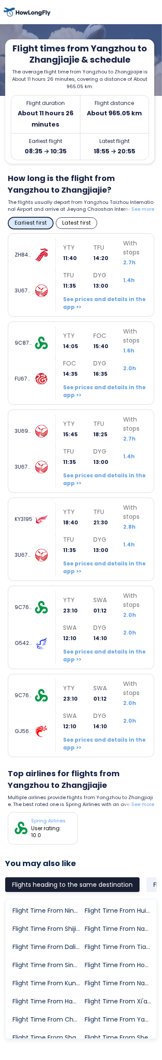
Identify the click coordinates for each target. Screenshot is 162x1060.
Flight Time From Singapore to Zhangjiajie (48, 965)
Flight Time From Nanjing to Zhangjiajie (120, 983)
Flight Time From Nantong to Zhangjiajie (120, 928)
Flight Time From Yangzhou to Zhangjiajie (120, 1019)
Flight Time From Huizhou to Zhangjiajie (120, 910)
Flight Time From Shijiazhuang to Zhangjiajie (48, 928)
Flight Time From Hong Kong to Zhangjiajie (120, 965)
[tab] (72, 884)
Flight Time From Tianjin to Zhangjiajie (120, 947)
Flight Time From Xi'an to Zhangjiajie (120, 1001)
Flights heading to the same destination (72, 884)
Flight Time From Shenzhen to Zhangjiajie (120, 1037)
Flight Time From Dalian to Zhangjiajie (48, 947)
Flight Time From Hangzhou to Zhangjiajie (48, 1001)
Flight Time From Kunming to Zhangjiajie (48, 983)
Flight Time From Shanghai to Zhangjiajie (48, 1037)
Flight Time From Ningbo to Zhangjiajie (48, 910)
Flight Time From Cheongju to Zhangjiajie (48, 1019)
